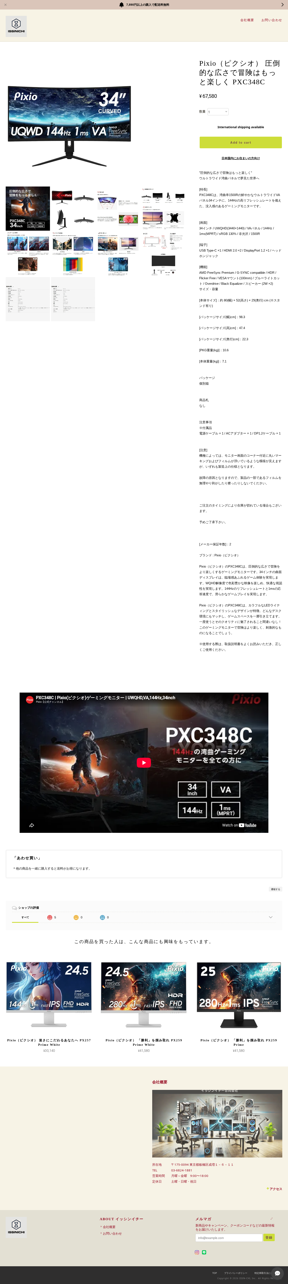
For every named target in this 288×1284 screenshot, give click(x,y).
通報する (275, 889)
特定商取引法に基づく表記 (268, 1272)
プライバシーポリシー (235, 1272)
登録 (269, 1237)
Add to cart (240, 142)
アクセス (276, 1189)
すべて (25, 917)
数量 (202, 111)
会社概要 (247, 20)
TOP (214, 1272)
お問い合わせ (271, 20)
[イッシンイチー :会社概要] (217, 1123)
